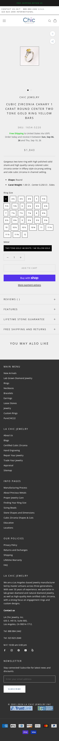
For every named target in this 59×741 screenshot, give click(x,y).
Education (9, 522)
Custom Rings (11, 413)
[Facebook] (5, 650)
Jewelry (7, 408)
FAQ (6, 565)
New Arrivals (10, 373)
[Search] (49, 20)
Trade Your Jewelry (13, 460)
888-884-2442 (30, 9)
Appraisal (8, 465)
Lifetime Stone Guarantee (24, 319)
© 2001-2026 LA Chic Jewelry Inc (29, 704)
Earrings (8, 398)
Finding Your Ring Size (15, 502)
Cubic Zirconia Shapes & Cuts (18, 517)
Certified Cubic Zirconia (15, 445)
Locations (8, 527)
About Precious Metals (15, 492)
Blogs (6, 440)
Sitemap (8, 470)
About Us (8, 435)
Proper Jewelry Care (14, 497)
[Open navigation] (4, 21)
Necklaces (9, 388)
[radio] (6, 199)
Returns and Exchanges (16, 550)
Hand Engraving (12, 450)
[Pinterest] (19, 650)
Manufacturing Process (15, 487)
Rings (6, 383)
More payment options (29, 284)
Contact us (9, 610)
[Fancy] (32, 650)
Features (11, 309)
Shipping (8, 555)
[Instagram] (12, 650)
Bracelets (8, 393)
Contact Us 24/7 (11, 9)
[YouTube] (26, 650)
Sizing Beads (10, 507)
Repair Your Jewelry (13, 455)
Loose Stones (10, 403)
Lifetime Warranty (13, 560)
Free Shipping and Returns (25, 329)
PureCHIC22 (10, 418)
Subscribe (14, 689)
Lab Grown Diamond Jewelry (18, 378)
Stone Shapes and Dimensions (19, 512)
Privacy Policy (10, 545)
